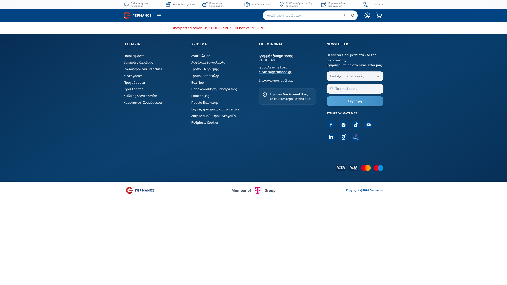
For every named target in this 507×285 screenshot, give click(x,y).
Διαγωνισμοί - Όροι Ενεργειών (213, 116)
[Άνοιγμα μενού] (159, 15)
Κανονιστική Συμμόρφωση (143, 102)
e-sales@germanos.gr (275, 72)
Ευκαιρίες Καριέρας (138, 62)
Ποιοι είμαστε (134, 56)
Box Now (197, 82)
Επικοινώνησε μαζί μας (276, 80)
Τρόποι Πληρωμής (205, 69)
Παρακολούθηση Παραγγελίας (214, 89)
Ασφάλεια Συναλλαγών (208, 62)
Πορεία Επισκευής (204, 102)
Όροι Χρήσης (133, 89)
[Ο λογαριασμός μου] (367, 15)
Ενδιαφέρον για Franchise (143, 69)
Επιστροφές (200, 96)
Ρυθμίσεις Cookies (205, 122)
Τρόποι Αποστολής (205, 76)
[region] (253, 4)
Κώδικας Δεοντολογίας (140, 96)
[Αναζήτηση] (352, 15)
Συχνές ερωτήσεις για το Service (215, 109)
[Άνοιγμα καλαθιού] (379, 15)
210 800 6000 (268, 60)
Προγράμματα (134, 82)
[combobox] (310, 15)
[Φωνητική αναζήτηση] (344, 15)
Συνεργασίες (133, 76)
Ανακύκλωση (200, 56)
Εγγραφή (355, 101)
